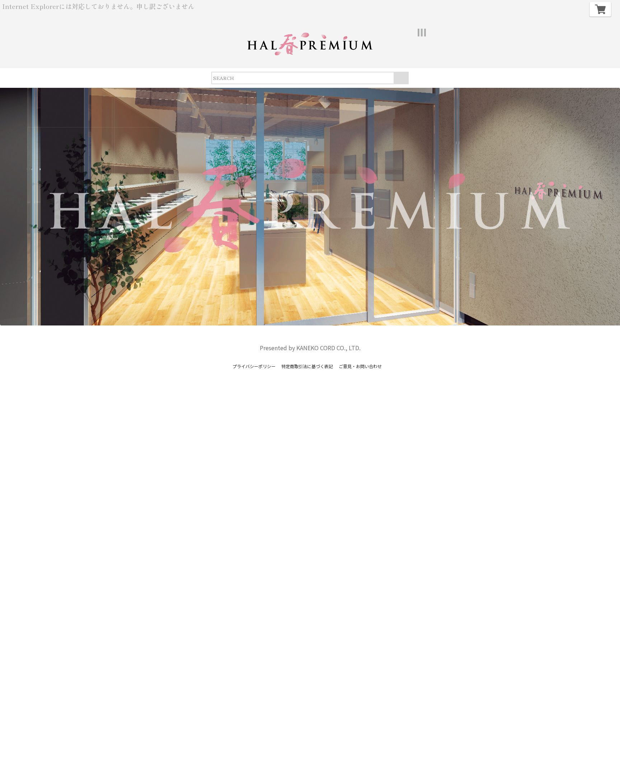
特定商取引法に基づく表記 (307, 366)
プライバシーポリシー (254, 366)
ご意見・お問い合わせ (360, 366)
